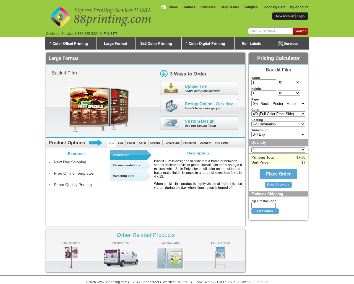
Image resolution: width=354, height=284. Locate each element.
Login (300, 16)
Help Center (229, 7)
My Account (299, 7)
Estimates (208, 7)
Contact (189, 7)
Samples (251, 7)
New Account (285, 16)
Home (173, 7)
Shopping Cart (273, 7)
